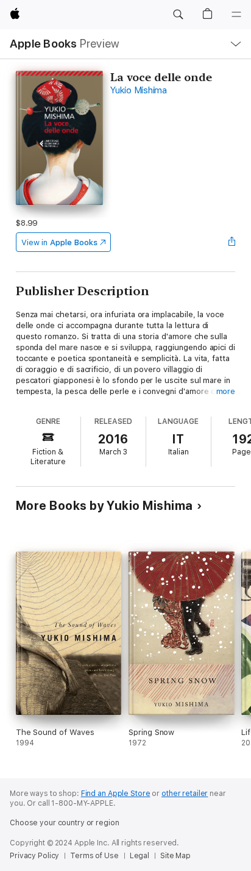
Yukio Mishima (138, 90)
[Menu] (236, 14)
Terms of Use (94, 855)
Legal (139, 855)
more (226, 391)
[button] (178, 14)
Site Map (175, 855)
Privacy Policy (34, 855)
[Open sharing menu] (231, 242)
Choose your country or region (64, 823)
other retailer (184, 793)
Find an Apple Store (115, 793)
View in (59, 242)
